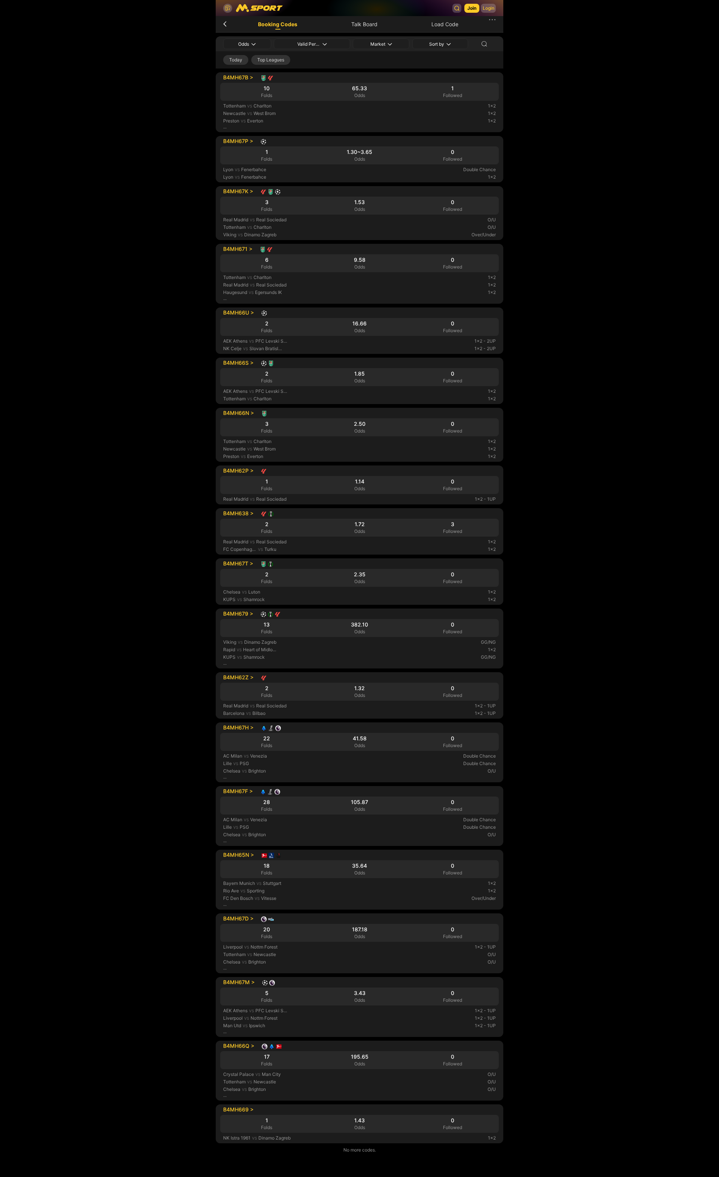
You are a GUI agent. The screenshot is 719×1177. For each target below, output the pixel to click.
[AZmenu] (227, 8)
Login (488, 8)
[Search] (456, 8)
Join (471, 8)
